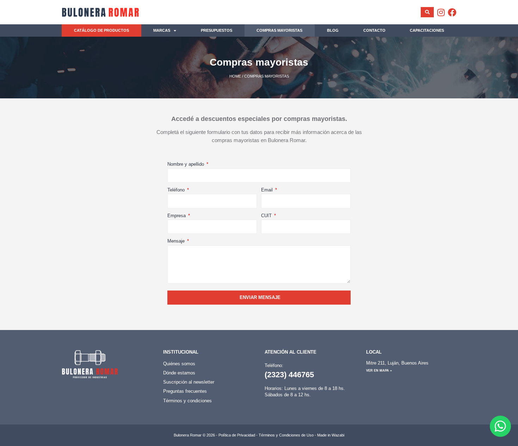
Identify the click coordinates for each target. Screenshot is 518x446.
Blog (333, 30)
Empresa (177, 215)
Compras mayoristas (279, 30)
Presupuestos (216, 30)
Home (235, 76)
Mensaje (176, 241)
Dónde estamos (179, 372)
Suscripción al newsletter (188, 382)
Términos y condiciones (187, 400)
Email (267, 190)
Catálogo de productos (101, 30)
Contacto (374, 30)
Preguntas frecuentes (185, 391)
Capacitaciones (427, 30)
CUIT (267, 215)
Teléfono (176, 190)
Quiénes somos (179, 363)
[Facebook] (452, 12)
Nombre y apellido (186, 164)
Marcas (161, 30)
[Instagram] (441, 12)
